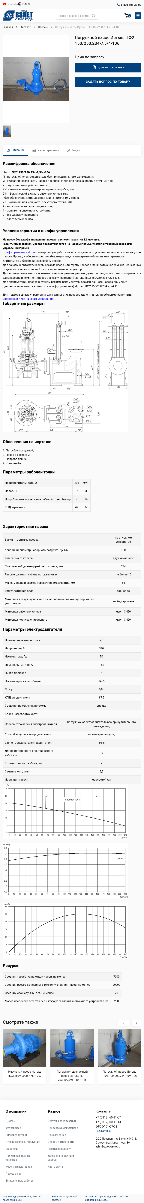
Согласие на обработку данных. (101, 1196)
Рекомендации (57, 1134)
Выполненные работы (19, 1180)
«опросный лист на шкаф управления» (29, 299)
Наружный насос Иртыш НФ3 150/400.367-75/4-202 (24, 1073)
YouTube (13, 4)
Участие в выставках (19, 1166)
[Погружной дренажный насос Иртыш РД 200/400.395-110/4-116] (72, 1048)
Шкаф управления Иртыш (20, 252)
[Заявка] (126, 16)
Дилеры (11, 1120)
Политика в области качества (18, 1157)
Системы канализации (62, 1120)
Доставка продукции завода (61, 1157)
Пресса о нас (13, 1173)
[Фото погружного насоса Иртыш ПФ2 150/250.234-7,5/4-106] (36, 79)
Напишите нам (104, 1131)
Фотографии (13, 1127)
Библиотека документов (63, 1127)
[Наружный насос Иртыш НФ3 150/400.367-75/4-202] (24, 1048)
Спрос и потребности (61, 1141)
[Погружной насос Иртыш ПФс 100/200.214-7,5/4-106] (119, 1048)
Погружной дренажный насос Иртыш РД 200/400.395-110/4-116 (72, 1075)
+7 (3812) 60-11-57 (108, 1117)
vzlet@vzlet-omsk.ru (108, 1146)
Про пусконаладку (59, 1148)
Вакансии (12, 1148)
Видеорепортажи (16, 1134)
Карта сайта (55, 1166)
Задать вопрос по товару (108, 82)
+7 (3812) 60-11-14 (108, 1122)
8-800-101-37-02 (131, 4)
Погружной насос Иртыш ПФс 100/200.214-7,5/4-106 (120, 1073)
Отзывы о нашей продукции (23, 1141)
